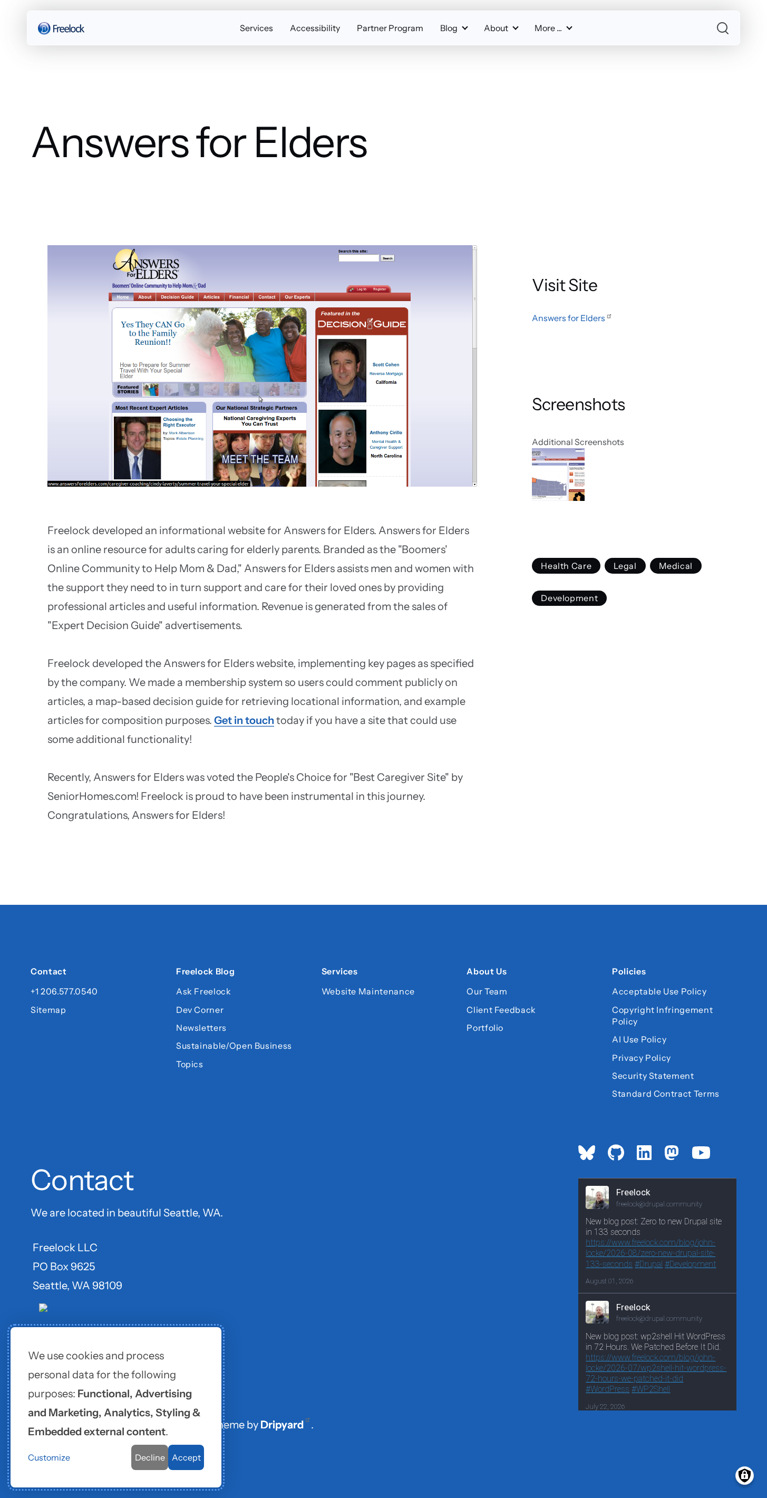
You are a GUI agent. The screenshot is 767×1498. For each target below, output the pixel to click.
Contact (48, 972)
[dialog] (116, 1407)
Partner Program (390, 28)
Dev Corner (200, 1009)
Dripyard (282, 1424)
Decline (150, 1457)
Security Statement (653, 1075)
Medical (676, 566)
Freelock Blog (205, 972)
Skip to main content (27, 18)
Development (569, 598)
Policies (629, 972)
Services (256, 28)
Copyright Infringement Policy (662, 1015)
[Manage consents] (744, 1475)
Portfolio (485, 1027)
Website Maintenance (368, 991)
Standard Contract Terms (666, 1093)
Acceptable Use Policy (659, 991)
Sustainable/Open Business (234, 1045)
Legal (625, 566)
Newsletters (201, 1027)
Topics (189, 1064)
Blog (449, 28)
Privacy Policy (641, 1057)
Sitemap (48, 1009)
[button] (626, 474)
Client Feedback (501, 1009)
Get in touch (244, 720)
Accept (186, 1457)
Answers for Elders (568, 318)
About (496, 28)
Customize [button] (49, 1457)
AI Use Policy (639, 1039)
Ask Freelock (203, 991)
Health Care (566, 566)
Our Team (487, 991)
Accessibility (315, 28)
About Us (487, 972)
